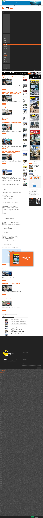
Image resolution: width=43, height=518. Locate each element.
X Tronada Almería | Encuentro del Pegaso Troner (16, 329)
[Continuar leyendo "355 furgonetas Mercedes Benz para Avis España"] (31, 174)
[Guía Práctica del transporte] (35, 137)
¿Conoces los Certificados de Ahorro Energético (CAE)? (11, 283)
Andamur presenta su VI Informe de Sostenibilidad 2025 (25, 181)
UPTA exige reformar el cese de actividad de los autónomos (25, 176)
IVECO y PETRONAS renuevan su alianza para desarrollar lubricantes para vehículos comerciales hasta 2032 (25, 101)
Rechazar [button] (1, 434)
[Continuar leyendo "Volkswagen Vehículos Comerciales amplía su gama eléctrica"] (25, 124)
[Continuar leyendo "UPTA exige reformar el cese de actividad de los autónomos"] (25, 173)
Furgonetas (30, 191)
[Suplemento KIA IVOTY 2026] (34, 104)
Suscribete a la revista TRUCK (26, 352)
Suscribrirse (24, 363)
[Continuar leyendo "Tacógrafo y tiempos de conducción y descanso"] (31, 166)
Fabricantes (24, 321)
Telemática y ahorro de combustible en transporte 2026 (11, 122)
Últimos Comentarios (35, 163)
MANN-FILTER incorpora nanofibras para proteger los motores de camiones (25, 170)
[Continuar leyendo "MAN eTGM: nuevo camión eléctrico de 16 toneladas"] (25, 105)
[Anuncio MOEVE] (21, 2)
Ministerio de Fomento (31, 194)
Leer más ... (4, 119)
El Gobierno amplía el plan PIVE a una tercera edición (36, 172)
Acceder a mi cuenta (25, 366)
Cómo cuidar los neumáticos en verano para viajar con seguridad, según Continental (24, 163)
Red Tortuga (38, 194)
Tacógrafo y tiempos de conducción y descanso (35, 166)
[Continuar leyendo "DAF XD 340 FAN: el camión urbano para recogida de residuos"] (25, 110)
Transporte (32, 196)
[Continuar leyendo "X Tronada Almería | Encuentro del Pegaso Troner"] (6, 328)
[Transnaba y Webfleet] (7, 172)
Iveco (35, 193)
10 (13, 314)
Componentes (6, 88)
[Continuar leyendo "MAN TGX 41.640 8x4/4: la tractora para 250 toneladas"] (6, 324)
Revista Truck (24, 355)
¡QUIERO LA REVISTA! (26, 260)
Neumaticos (35, 194)
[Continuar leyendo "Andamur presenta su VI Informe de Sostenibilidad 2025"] (25, 179)
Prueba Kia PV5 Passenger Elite (24, 131)
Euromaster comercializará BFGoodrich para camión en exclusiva (25, 187)
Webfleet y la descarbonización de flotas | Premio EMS (11, 137)
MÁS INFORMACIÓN (4, 370)
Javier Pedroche (31, 198)
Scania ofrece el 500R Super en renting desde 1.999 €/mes (14, 5)
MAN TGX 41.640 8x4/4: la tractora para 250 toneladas (17, 325)
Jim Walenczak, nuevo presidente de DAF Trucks (25, 82)
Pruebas (24, 319)
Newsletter (24, 356)
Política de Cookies (25, 360)
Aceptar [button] (1, 375)
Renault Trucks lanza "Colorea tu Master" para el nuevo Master (25, 94)
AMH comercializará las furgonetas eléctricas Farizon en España (25, 148)
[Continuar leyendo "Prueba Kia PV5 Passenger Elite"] (25, 129)
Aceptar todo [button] (1, 371)
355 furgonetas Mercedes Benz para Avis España (36, 175)
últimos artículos (31, 204)
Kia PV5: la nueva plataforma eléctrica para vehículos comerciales (25, 120)
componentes (32, 189)
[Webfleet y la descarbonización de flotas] (7, 141)
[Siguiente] (14, 314)
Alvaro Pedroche (20, 319)
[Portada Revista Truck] (34, 87)
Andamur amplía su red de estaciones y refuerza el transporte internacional (25, 157)
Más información (2, 372)
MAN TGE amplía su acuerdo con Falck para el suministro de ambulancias (25, 142)
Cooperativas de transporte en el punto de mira (36, 169)
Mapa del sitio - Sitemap (25, 364)
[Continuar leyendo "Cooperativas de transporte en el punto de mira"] (31, 168)
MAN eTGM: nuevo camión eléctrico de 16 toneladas (25, 107)
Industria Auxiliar (33, 192)
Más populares (30, 163)
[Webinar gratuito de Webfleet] (7, 112)
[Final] (16, 314)
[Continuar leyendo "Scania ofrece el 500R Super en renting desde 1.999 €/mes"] (25, 85)
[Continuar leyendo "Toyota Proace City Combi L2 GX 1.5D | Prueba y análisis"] (25, 134)
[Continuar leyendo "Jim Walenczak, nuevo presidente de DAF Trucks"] (25, 80)
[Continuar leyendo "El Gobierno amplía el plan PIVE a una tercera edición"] (31, 171)
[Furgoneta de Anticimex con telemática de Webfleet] (7, 273)
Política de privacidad (25, 359)
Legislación (37, 193)
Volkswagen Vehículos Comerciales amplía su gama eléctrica (25, 126)
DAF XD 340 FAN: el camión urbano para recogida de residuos (25, 113)
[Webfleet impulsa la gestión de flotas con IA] (7, 303)
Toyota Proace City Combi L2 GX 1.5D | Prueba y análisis (25, 137)
